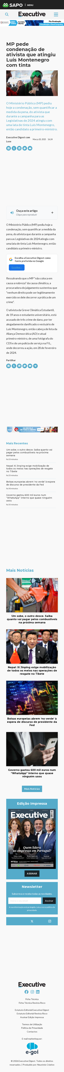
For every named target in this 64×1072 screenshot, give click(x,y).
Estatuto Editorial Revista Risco (32, 1013)
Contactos (32, 1031)
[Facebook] (8, 148)
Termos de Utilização (32, 1024)
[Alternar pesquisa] (7, 14)
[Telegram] (35, 366)
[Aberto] (56, 14)
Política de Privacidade (32, 1028)
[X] (14, 148)
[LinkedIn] (19, 148)
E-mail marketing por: (32, 1038)
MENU (30, 5)
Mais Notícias (32, 788)
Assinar (32, 873)
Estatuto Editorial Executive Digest (32, 1010)
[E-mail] (30, 148)
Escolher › (17, 267)
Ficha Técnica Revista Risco (32, 1003)
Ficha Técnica (32, 999)
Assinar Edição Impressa (32, 1017)
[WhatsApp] (24, 148)
